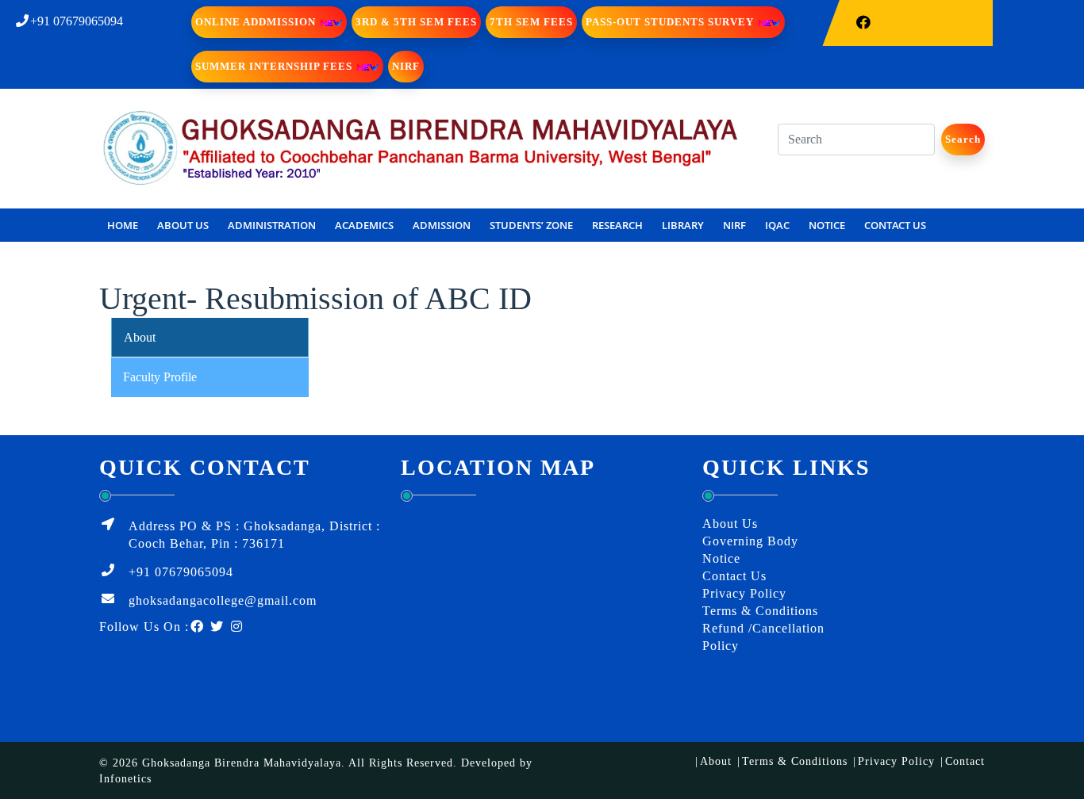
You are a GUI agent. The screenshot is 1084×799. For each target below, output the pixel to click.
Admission (442, 225)
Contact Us (734, 576)
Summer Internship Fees (275, 66)
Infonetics (125, 779)
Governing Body (750, 541)
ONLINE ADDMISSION (257, 22)
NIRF (406, 66)
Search (963, 139)
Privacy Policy (744, 593)
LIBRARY (683, 225)
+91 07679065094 (76, 21)
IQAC (777, 225)
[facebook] (863, 23)
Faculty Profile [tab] (160, 377)
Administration (272, 225)
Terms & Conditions (760, 610)
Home (122, 225)
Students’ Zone (531, 225)
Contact (965, 761)
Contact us (895, 225)
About (716, 761)
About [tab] (140, 337)
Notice (827, 225)
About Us (183, 225)
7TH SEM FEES (531, 22)
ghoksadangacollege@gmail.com (223, 600)
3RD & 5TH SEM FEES (416, 22)
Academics (364, 225)
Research (617, 225)
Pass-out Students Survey (671, 22)
